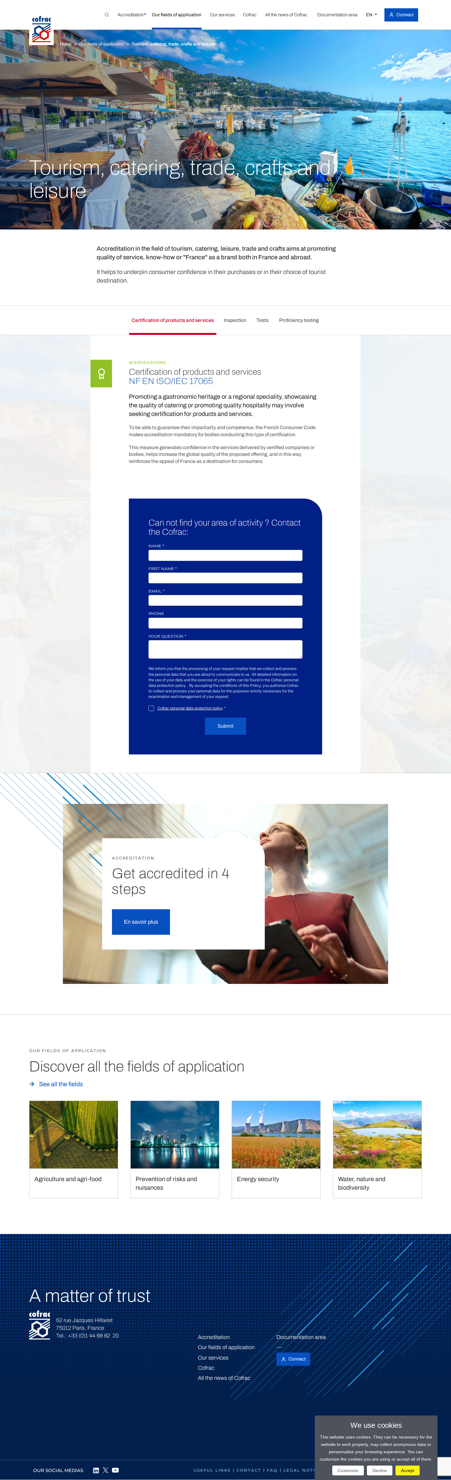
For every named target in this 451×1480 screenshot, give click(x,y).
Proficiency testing (299, 320)
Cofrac (206, 1368)
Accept (407, 1470)
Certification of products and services (173, 320)
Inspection (235, 320)
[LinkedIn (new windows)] (95, 1470)
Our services (213, 1358)
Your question (167, 636)
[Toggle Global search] (107, 14)
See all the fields (61, 1084)
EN (369, 14)
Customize (348, 1470)
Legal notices (304, 1470)
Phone (156, 613)
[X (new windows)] (105, 1470)
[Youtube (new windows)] (115, 1470)
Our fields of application (101, 44)
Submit (225, 726)
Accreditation (214, 1337)
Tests (262, 320)
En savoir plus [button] (141, 922)
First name (162, 568)
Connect (405, 14)
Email (156, 591)
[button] (130, 14)
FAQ (272, 1470)
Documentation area (301, 1337)
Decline (379, 1470)
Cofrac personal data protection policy (189, 708)
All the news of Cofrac (224, 1378)
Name (156, 545)
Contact (249, 1470)
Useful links (212, 1470)
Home (65, 44)
